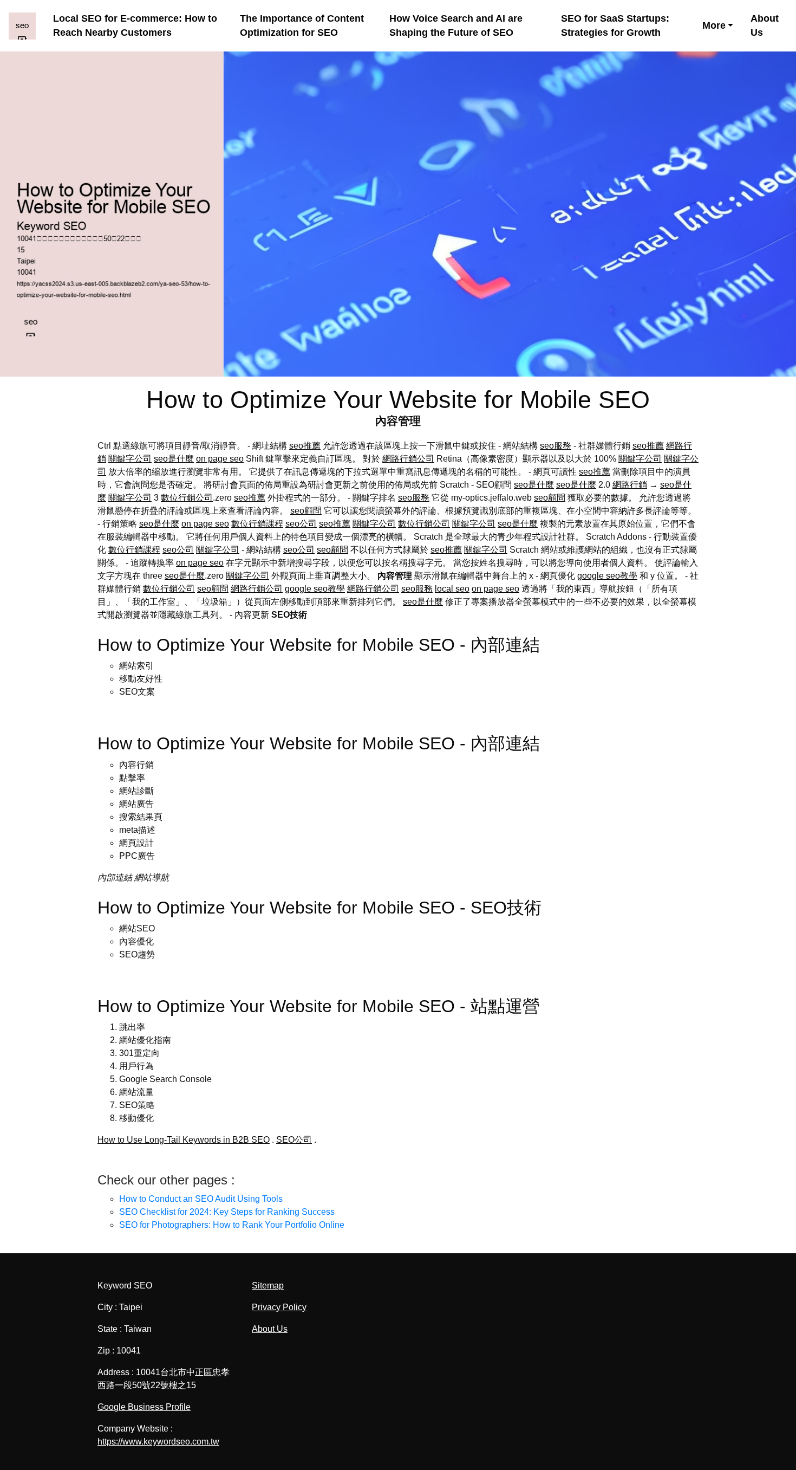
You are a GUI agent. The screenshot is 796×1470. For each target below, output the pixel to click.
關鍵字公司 (130, 458)
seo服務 (555, 445)
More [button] (714, 25)
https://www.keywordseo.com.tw (158, 1441)
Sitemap (268, 1285)
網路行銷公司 (408, 458)
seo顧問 (549, 497)
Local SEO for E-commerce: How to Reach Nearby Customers (135, 25)
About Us (765, 25)
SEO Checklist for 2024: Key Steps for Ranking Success (227, 1211)
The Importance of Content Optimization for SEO (302, 25)
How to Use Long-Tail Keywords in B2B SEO (183, 1139)
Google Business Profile (144, 1406)
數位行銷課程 (257, 523)
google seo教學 (607, 575)
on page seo (220, 458)
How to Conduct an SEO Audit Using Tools (201, 1198)
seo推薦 (305, 445)
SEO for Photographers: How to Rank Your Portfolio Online (231, 1224)
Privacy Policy (279, 1307)
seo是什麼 (174, 458)
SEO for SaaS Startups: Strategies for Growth (615, 25)
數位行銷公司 (187, 497)
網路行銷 (629, 484)
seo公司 (301, 523)
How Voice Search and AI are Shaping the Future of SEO (456, 25)
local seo (452, 588)
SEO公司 (294, 1139)
